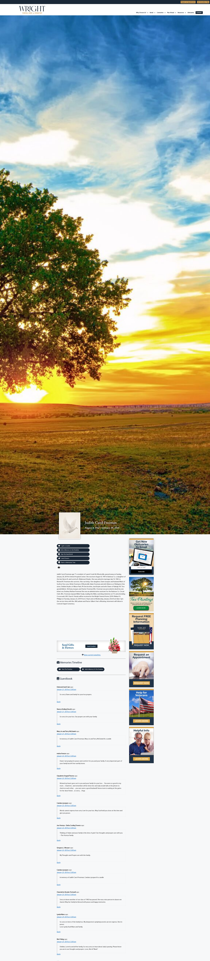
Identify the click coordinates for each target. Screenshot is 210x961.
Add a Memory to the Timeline (70, 550)
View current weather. (92, 655)
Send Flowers (65, 558)
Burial (151, 12)
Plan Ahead (170, 12)
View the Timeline (66, 669)
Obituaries (190, 12)
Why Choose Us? (141, 12)
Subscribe (141, 571)
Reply (59, 702)
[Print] (59, 567)
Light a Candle (65, 546)
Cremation (160, 12)
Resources (181, 12)
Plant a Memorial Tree (68, 562)
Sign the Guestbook (67, 554)
